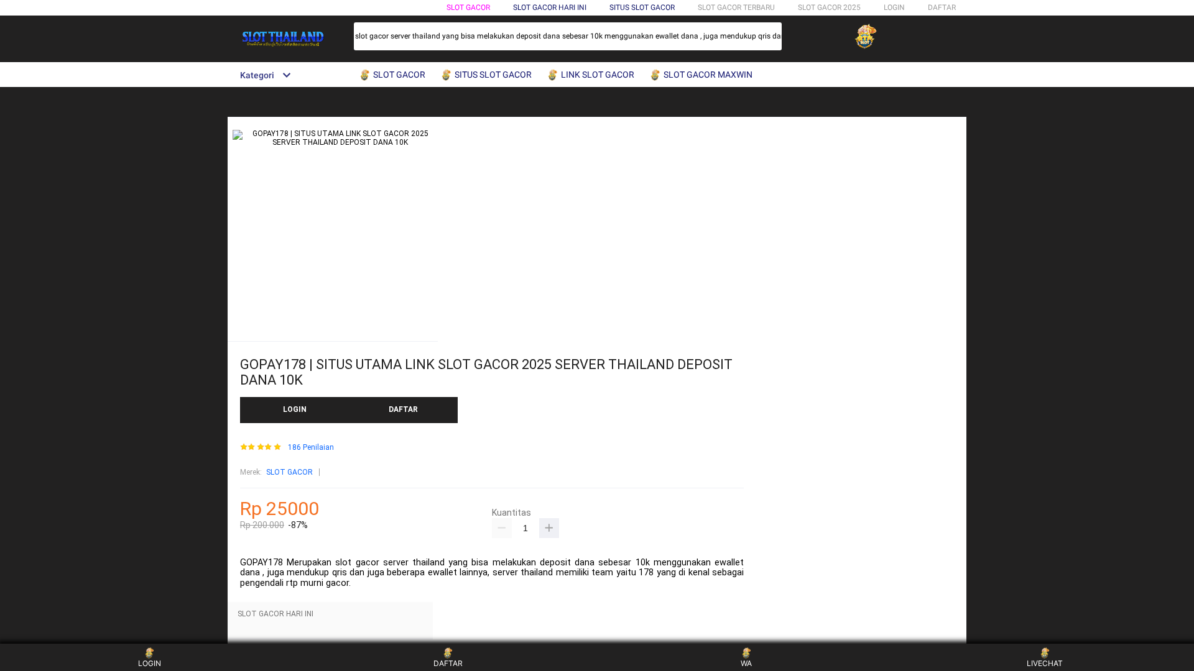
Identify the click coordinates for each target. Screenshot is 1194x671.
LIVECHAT (1045, 663)
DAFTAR (942, 7)
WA (746, 663)
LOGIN (894, 7)
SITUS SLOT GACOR (642, 7)
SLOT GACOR (468, 7)
